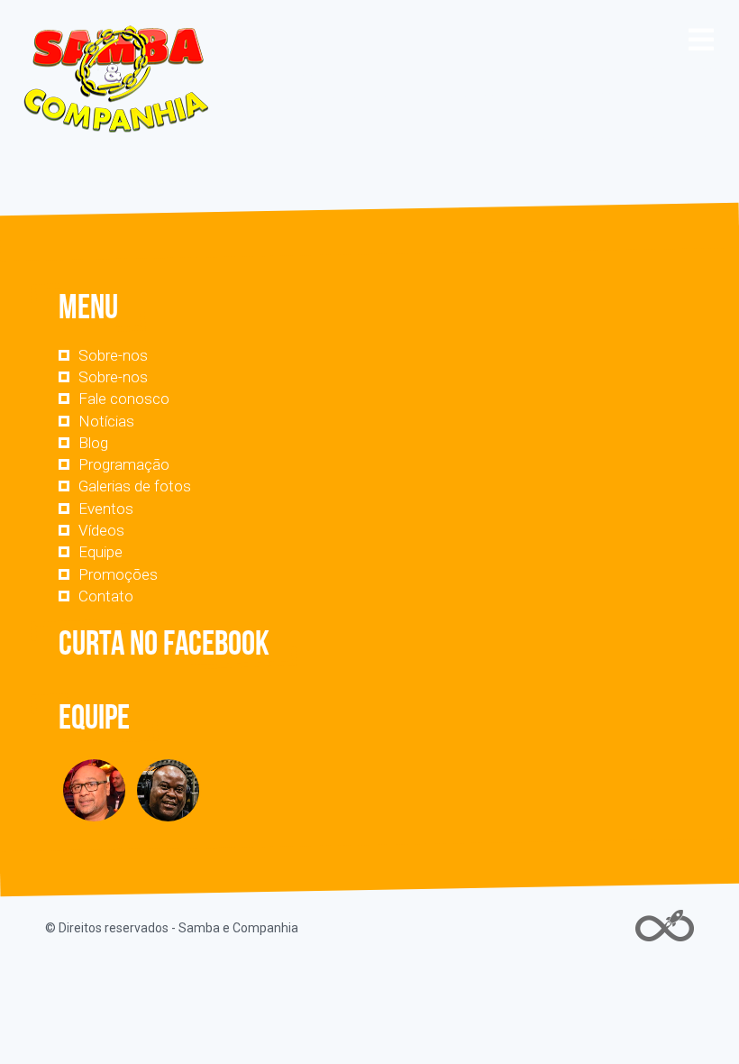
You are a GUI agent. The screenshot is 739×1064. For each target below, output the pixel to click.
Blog (93, 443)
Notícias (106, 421)
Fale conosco (123, 399)
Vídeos (101, 530)
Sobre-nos (113, 355)
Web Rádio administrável (664, 925)
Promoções (118, 574)
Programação (123, 464)
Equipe (100, 552)
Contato (105, 596)
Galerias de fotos (134, 486)
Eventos (105, 509)
